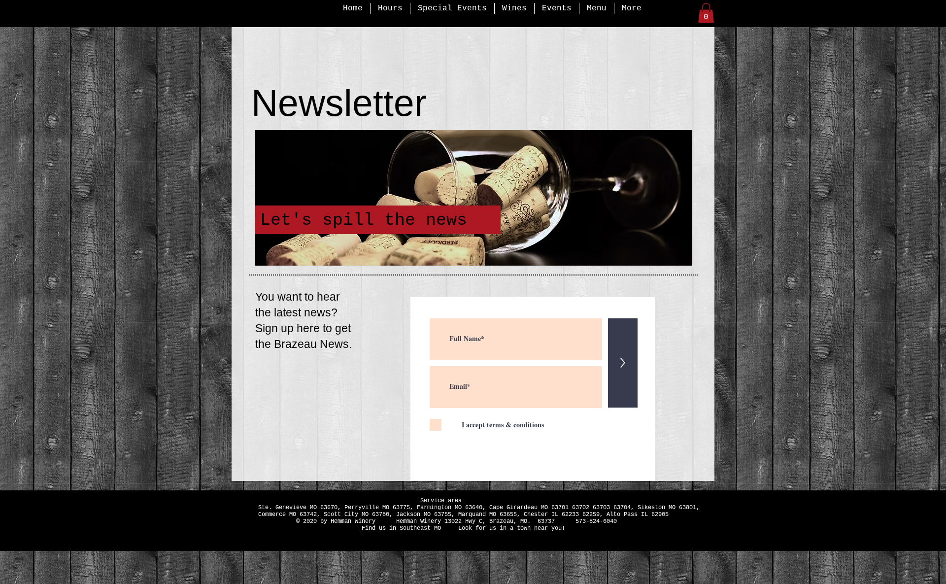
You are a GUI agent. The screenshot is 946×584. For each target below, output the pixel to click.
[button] (706, 13)
